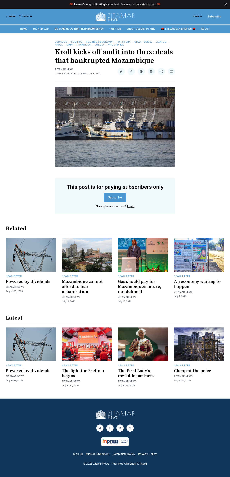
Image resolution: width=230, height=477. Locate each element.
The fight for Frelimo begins (83, 373)
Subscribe (214, 16)
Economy (61, 41)
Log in (130, 206)
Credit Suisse (143, 41)
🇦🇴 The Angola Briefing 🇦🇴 (178, 29)
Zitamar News (64, 69)
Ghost (133, 463)
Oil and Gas (41, 29)
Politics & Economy (99, 41)
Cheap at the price (192, 371)
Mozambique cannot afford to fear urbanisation (82, 286)
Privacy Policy (147, 453)
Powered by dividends (28, 281)
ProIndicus (83, 44)
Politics (115, 29)
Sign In (197, 16)
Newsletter (14, 276)
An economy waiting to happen (197, 284)
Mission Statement (98, 453)
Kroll (59, 44)
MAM (69, 44)
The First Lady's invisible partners (136, 373)
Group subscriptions (141, 29)
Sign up (78, 453)
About (205, 29)
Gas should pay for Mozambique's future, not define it (139, 286)
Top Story (123, 41)
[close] (226, 4)
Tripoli (143, 463)
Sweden (100, 44)
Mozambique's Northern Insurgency (79, 29)
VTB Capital (116, 44)
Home (23, 29)
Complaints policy (123, 453)
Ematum (161, 41)
